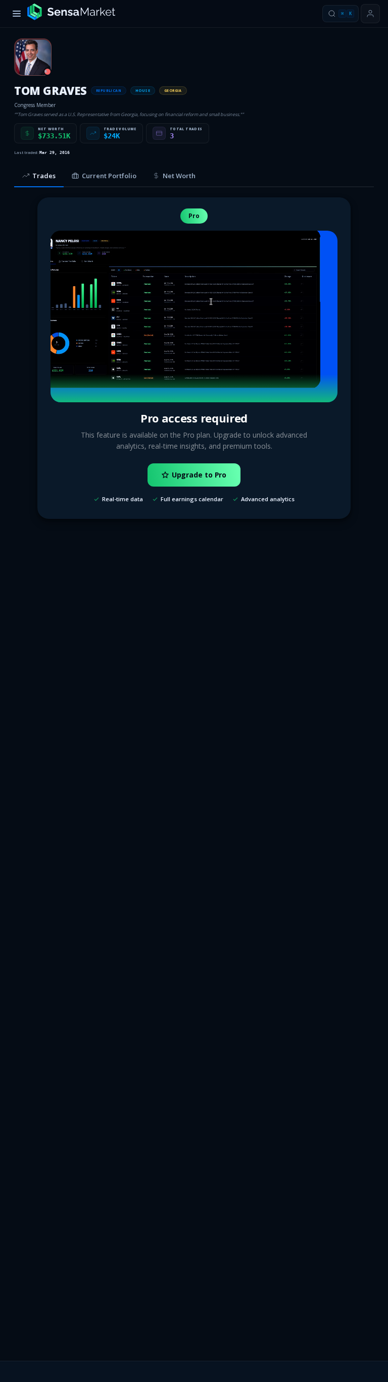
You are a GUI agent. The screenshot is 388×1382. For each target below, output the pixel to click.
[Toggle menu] (16, 13)
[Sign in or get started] (370, 13)
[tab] (39, 176)
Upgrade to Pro (199, 475)
